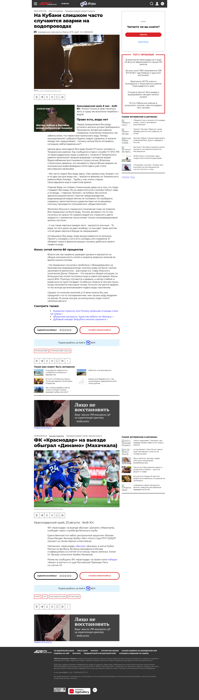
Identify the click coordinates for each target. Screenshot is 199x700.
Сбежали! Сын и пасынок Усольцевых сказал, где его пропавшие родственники (149, 122)
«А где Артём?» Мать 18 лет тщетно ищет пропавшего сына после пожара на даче (148, 451)
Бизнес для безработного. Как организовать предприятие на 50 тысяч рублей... (102, 381)
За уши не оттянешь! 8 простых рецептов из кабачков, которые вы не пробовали (149, 478)
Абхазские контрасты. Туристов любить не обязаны (82, 316)
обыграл (80, 546)
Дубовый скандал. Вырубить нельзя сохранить (79, 319)
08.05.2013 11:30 (40, 11)
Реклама (94, 651)
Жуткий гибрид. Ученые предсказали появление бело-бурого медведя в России (149, 140)
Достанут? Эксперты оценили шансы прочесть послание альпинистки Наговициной (149, 149)
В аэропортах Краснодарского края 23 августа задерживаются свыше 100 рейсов (143, 62)
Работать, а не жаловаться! (99, 370)
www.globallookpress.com (50, 91)
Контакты (76, 653)
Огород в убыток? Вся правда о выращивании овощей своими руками (143, 94)
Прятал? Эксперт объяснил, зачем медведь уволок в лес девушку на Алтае (147, 131)
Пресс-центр (82, 651)
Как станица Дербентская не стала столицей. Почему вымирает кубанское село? (58, 390)
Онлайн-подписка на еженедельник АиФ (139, 651)
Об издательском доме (64, 651)
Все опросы (143, 42)
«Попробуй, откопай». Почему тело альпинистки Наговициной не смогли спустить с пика (148, 167)
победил (112, 559)
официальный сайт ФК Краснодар (48, 509)
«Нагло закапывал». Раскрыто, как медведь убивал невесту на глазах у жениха (148, 442)
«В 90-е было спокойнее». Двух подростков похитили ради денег (147, 157)
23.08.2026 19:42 (40, 436)
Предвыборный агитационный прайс (100, 653)
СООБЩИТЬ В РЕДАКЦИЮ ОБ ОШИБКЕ (134, 653)
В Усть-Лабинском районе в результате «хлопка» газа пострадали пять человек (143, 105)
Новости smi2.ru (43, 427)
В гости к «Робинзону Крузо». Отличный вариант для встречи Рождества (59, 381)
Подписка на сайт (61, 653)
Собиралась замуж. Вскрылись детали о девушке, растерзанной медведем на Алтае (147, 487)
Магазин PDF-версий (110, 651)
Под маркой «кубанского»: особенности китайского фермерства (57, 372)
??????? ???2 (128, 177)
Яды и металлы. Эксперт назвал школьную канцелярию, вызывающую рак (146, 460)
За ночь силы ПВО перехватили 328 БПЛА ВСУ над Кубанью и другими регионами (143, 72)
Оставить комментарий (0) (99, 330)
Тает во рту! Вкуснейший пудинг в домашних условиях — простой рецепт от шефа (147, 469)
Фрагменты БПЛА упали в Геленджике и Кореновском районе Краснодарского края (143, 83)
